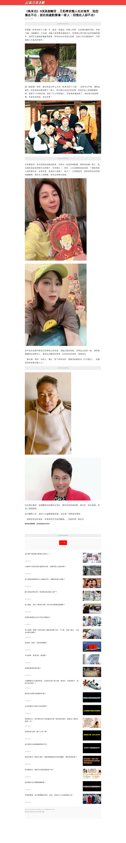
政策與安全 (33, 811)
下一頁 (63, 542)
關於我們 (27, 811)
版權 (43, 811)
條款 (37, 811)
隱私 (40, 811)
